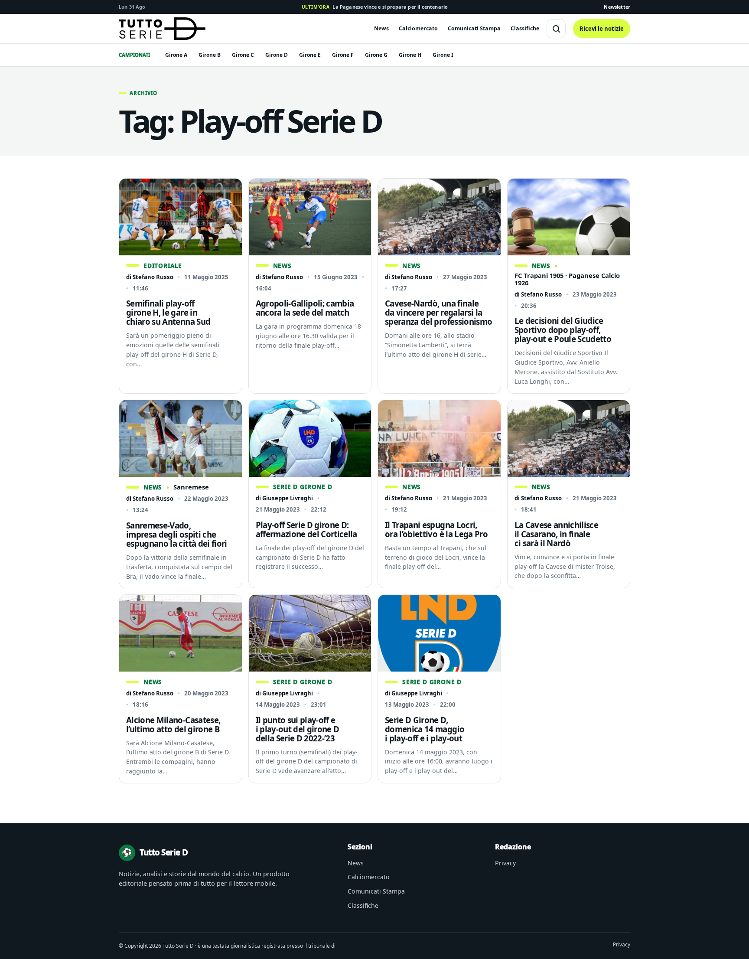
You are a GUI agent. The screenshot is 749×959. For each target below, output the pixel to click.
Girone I (443, 55)
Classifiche (525, 28)
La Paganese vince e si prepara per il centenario (375, 6)
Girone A (176, 55)
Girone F (343, 55)
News (381, 28)
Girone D (276, 55)
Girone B (210, 55)
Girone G (376, 55)
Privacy (505, 863)
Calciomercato (418, 28)
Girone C (243, 55)
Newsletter (617, 6)
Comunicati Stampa (474, 28)
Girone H (410, 55)
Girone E (310, 55)
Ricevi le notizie (602, 29)
